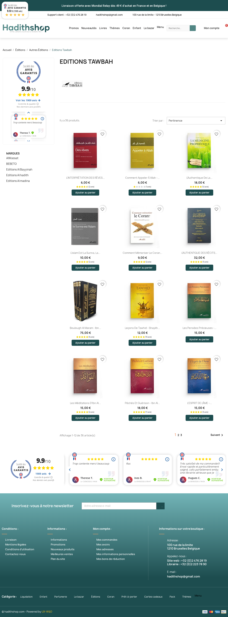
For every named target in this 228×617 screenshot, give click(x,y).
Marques (13, 153)
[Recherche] (193, 28)
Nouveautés (89, 28)
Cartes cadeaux (153, 596)
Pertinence (196, 121)
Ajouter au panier (85, 192)
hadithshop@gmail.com (109, 14)
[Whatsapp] (217, 14)
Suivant (217, 435)
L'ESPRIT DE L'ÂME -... (199, 403)
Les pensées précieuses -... (199, 328)
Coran (126, 28)
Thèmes (115, 28)
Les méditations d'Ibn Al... (85, 403)
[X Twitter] (195, 14)
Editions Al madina (18, 181)
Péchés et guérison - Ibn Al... (142, 403)
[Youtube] (203, 14)
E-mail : (172, 572)
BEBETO (11, 164)
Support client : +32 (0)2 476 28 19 (66, 14)
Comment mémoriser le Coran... (142, 252)
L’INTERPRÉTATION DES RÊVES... (85, 177)
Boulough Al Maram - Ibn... (85, 328)
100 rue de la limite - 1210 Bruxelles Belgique (157, 14)
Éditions (95, 596)
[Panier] (224, 28)
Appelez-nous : (177, 556)
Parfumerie (60, 596)
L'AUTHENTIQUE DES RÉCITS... (199, 252)
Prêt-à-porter (129, 596)
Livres (103, 28)
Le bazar (149, 28)
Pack (172, 596)
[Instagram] (210, 14)
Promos (74, 28)
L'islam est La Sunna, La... (85, 252)
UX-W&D (47, 611)
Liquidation (26, 596)
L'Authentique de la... (199, 177)
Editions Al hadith (17, 175)
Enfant (137, 28)
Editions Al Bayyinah (19, 169)
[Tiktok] (225, 14)
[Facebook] (188, 14)
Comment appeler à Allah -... (142, 177)
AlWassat (12, 158)
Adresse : (173, 540)
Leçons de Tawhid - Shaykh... (142, 328)
